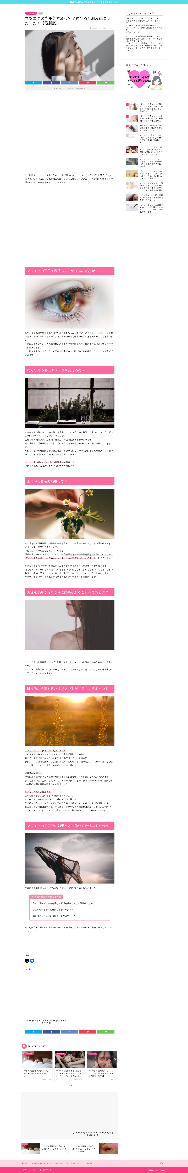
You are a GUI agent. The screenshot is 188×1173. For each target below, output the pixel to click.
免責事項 (45, 1170)
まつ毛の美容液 (31, 13)
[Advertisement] (69, 116)
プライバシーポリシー (30, 1170)
